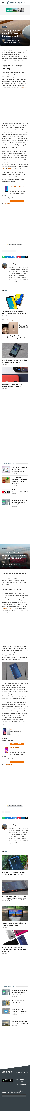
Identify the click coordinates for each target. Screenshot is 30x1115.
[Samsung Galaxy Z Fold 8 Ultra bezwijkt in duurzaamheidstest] (6, 469)
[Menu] (3, 2)
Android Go (5, 250)
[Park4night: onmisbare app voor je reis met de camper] (6, 1023)
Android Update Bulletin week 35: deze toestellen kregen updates (19, 502)
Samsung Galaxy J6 (17, 186)
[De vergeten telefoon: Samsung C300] (6, 1003)
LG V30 (12, 729)
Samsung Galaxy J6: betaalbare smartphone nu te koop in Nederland (14, 312)
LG (3, 812)
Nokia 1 (4, 168)
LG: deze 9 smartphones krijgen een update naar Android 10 (14, 924)
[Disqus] (15, 415)
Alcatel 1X (11, 168)
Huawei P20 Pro (6, 608)
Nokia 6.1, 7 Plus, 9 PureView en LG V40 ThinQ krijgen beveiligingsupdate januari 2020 (14, 899)
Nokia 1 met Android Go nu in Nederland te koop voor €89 (12, 385)
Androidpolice (8, 764)
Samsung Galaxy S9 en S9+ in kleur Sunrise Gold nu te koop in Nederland (14, 337)
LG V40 (7, 812)
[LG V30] (6, 734)
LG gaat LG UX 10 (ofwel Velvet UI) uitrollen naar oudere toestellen (13, 873)
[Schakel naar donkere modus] (25, 2)
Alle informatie (17, 201)
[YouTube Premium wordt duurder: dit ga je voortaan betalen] (6, 492)
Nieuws (9, 17)
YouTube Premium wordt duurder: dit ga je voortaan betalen (20, 491)
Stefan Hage (11, 40)
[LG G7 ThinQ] (6, 752)
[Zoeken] (27, 2)
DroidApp (4, 17)
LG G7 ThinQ (14, 747)
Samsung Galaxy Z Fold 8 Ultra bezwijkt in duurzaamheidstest (19, 469)
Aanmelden (6, 1099)
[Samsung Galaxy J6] (6, 191)
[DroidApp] (14, 2)
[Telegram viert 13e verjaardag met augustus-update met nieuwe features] (6, 1011)
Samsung (12, 250)
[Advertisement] (15, 106)
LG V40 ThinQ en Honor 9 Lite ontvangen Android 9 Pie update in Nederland (14, 949)
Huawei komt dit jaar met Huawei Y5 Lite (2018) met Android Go (14, 361)
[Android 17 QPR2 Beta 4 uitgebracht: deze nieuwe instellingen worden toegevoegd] (6, 480)
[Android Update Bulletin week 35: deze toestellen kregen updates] (6, 502)
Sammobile (7, 203)
